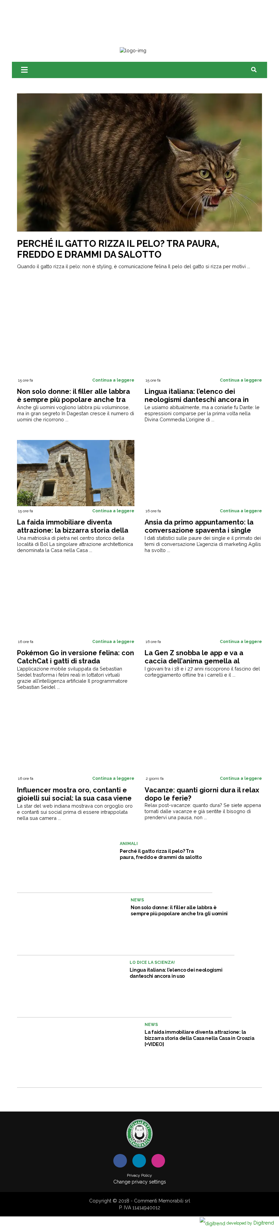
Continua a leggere (113, 380)
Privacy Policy (139, 1175)
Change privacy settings (139, 1182)
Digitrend (250, 1223)
